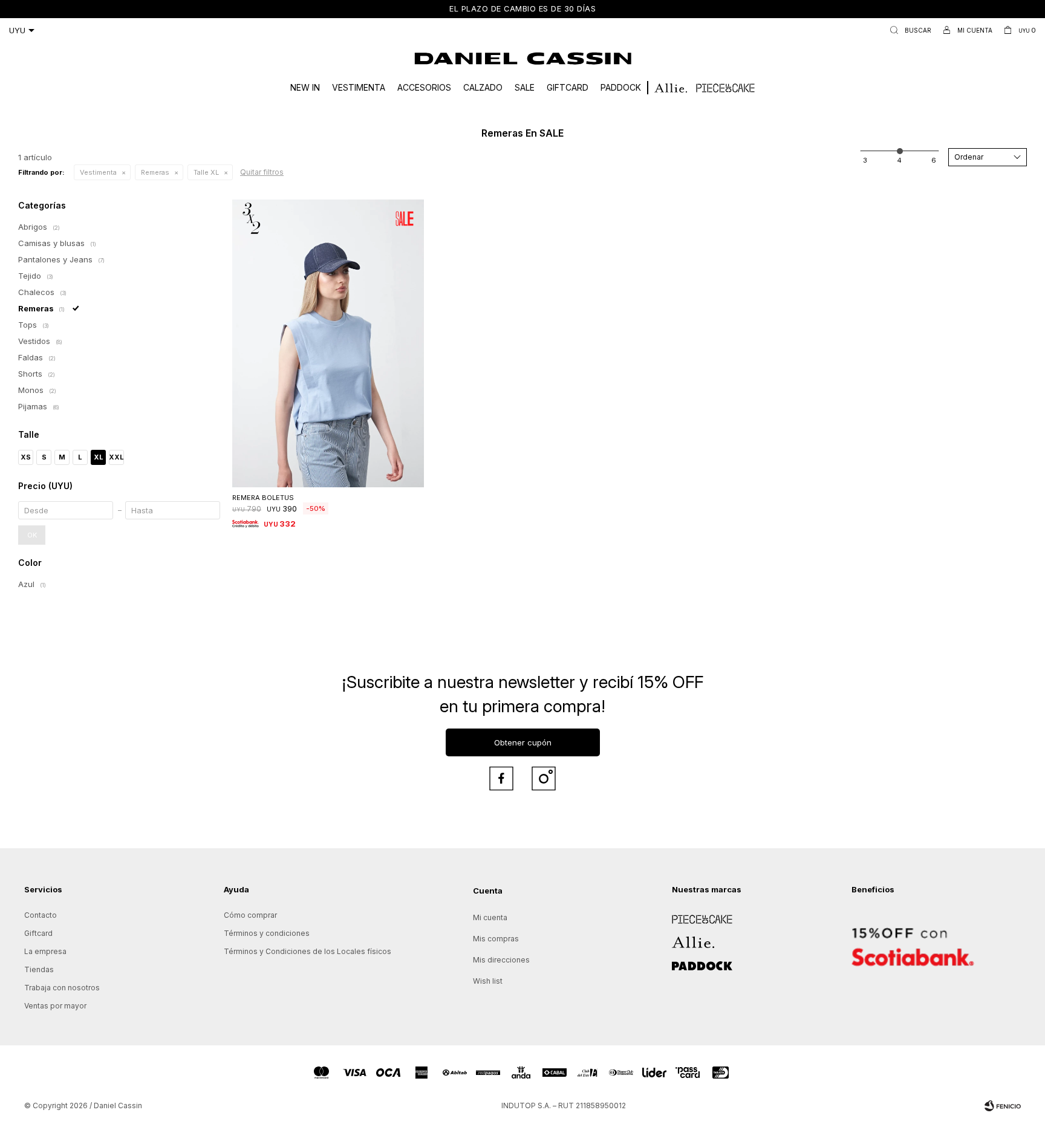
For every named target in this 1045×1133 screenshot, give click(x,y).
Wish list (488, 980)
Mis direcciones (501, 959)
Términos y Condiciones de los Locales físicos (307, 951)
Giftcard (567, 87)
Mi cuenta (490, 917)
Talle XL (206, 172)
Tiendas (39, 969)
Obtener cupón (523, 742)
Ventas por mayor (55, 1005)
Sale (525, 87)
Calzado (483, 87)
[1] (865, 160)
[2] (899, 160)
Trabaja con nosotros (62, 987)
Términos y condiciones (267, 933)
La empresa (45, 951)
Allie (679, 938)
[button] (908, 30)
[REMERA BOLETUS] (328, 343)
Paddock (621, 87)
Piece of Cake (697, 915)
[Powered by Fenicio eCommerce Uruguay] (1003, 1106)
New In (305, 87)
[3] (933, 160)
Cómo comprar (250, 915)
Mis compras (496, 938)
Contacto (40, 915)
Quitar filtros (262, 172)
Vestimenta (358, 87)
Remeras (155, 172)
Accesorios (424, 87)
